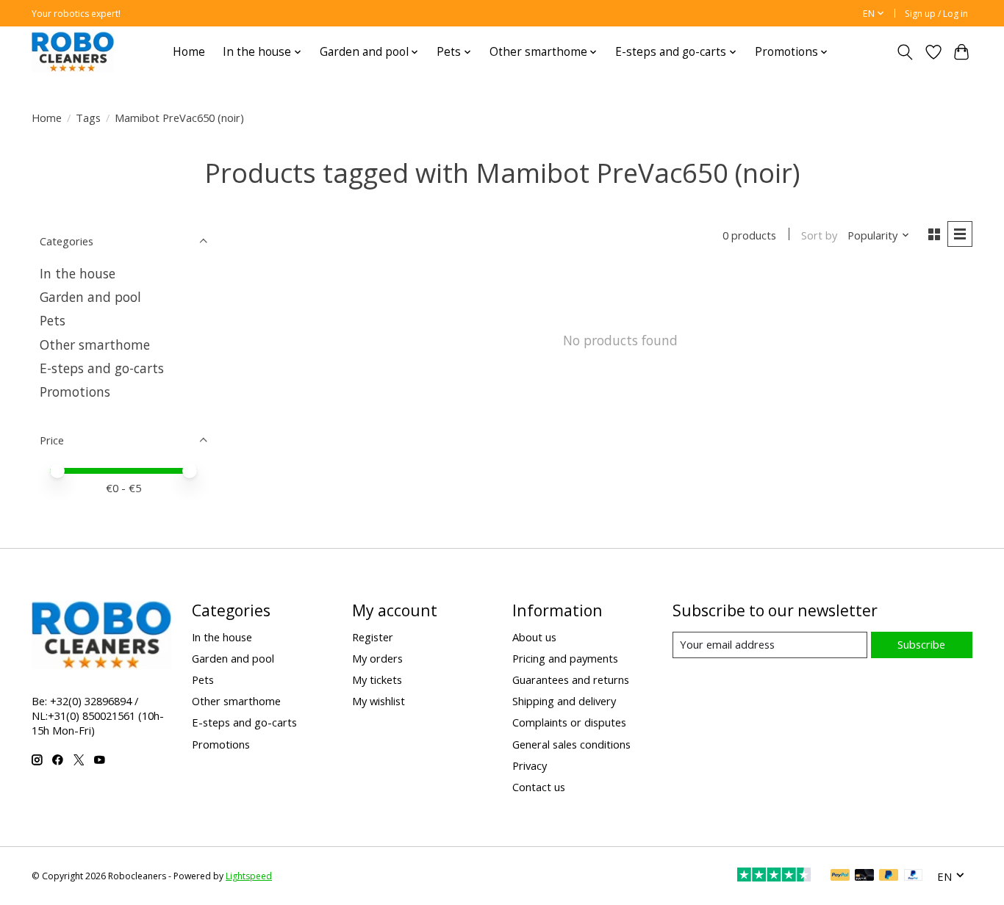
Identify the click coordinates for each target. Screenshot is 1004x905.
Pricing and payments (565, 658)
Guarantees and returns (570, 679)
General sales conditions (571, 744)
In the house (77, 273)
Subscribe (921, 644)
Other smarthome (95, 344)
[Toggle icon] (905, 52)
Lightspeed (249, 876)
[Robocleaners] (73, 52)
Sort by (819, 235)
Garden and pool (90, 297)
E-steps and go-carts (102, 368)
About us (534, 637)
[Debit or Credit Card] (864, 876)
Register (372, 637)
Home (189, 52)
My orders (377, 658)
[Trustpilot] (774, 876)
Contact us (538, 786)
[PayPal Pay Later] (888, 876)
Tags (88, 117)
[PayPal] (840, 876)
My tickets (377, 679)
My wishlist (378, 700)
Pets (52, 320)
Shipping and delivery (564, 700)
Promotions (75, 391)
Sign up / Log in (936, 13)
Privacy (529, 765)
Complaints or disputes (569, 722)
